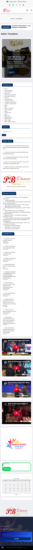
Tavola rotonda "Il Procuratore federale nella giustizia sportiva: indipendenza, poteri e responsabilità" (9, 285)
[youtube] (23, 5)
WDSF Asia (7, 115)
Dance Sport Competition (10, 94)
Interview (7, 97)
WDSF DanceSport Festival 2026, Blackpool (14, 210)
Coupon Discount (11, 54)
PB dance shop (20, 63)
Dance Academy (8, 91)
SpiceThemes (24, 547)
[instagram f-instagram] (16, 5)
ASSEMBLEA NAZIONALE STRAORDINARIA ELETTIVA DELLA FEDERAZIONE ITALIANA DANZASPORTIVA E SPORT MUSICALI (9, 275)
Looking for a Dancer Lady (10, 102)
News (6, 106)
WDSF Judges (8, 120)
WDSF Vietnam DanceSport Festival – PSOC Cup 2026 (17, 204)
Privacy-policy (6, 526)
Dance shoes (14, 63)
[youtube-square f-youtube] (20, 5)
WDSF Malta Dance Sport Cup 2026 (13, 206)
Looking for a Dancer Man (10, 103)
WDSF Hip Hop (8, 118)
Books (6, 88)
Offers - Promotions (21, 54)
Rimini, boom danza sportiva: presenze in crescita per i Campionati (9, 311)
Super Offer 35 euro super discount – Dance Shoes (16, 58)
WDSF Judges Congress (10, 121)
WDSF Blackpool (8, 117)
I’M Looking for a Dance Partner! (12, 228)
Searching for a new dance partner (12, 225)
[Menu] (27, 10)
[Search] (31, 10)
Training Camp (8, 112)
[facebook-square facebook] (9, 5)
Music (6, 105)
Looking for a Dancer (9, 100)
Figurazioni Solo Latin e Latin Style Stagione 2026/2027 (9, 240)
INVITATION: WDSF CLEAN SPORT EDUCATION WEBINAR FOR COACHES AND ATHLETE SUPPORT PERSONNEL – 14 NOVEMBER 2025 (16, 220)
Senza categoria (8, 109)
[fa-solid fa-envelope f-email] (13, 5)
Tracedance (11, 61)
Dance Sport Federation (10, 96)
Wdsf (6, 114)
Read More (11, 72)
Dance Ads (16, 54)
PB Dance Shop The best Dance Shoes (16, 186)
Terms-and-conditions (8, 529)
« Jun (16, 494)
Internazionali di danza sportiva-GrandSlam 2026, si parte (9, 266)
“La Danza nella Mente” (10, 200)
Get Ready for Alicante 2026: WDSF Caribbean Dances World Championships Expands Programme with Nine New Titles (16, 147)
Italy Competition (8, 99)
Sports (6, 111)
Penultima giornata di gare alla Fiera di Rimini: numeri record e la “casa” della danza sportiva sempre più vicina (9, 302)
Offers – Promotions (9, 108)
